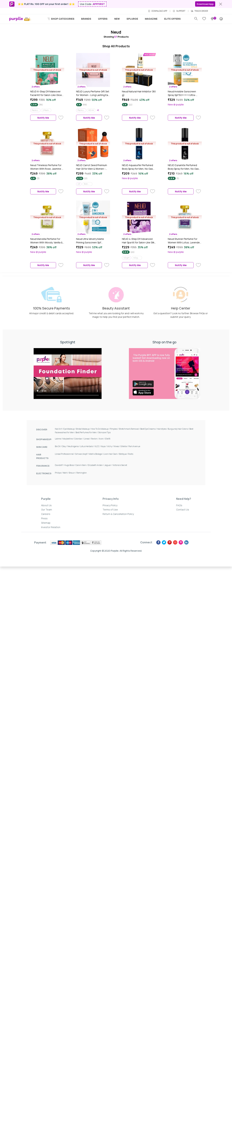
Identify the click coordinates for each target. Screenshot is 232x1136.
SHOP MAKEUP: (44, 439)
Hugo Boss (69, 465)
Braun (72, 472)
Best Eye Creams (148, 428)
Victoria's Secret (120, 465)
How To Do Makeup (100, 428)
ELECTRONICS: (44, 473)
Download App (205, 4)
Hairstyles (162, 428)
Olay (64, 446)
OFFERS (103, 18)
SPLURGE (132, 18)
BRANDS (86, 18)
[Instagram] (181, 542)
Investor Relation (50, 527)
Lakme (59, 438)
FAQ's (179, 505)
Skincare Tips (104, 432)
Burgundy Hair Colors (178, 428)
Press (44, 518)
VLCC (97, 446)
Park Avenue (134, 446)
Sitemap (45, 522)
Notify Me (43, 117)
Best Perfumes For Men (87, 432)
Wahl (66, 472)
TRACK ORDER (201, 11)
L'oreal (87, 438)
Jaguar (108, 465)
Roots (130, 454)
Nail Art (59, 428)
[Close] (221, 4)
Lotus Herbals (87, 446)
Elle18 (107, 438)
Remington (81, 472)
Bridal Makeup (83, 428)
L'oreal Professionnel (65, 454)
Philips (59, 472)
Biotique (123, 454)
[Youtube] (175, 542)
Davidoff (59, 465)
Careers (45, 514)
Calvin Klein (81, 465)
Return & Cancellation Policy (118, 514)
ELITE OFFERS (172, 18)
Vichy (110, 446)
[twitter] (164, 542)
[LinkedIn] (186, 542)
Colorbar (79, 438)
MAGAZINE (151, 18)
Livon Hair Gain (111, 454)
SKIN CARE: (42, 447)
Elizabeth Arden (96, 465)
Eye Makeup (69, 428)
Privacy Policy (110, 505)
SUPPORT (180, 11)
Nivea (117, 446)
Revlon (95, 438)
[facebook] (158, 542)
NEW (117, 18)
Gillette (124, 446)
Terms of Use (110, 509)
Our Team (46, 509)
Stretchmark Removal (129, 428)
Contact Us (182, 509)
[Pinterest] (169, 542)
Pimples (114, 428)
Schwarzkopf (82, 454)
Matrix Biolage (96, 454)
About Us (46, 505)
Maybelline (68, 438)
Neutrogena (73, 446)
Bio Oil (58, 446)
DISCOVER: (42, 429)
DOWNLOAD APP (159, 11)
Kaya (104, 446)
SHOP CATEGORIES (62, 18)
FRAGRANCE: (43, 465)
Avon (102, 438)
